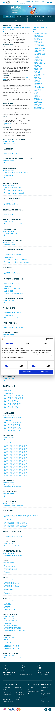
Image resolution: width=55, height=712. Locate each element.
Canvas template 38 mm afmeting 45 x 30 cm (16, 469)
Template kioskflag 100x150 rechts (13, 404)
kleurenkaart (8, 604)
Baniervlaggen (37, 66)
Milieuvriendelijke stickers (40, 33)
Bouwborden (37, 84)
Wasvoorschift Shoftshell (11, 620)
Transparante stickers (39, 50)
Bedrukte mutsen (38, 104)
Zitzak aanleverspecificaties (11, 639)
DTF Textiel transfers (39, 90)
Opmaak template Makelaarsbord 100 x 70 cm (16, 522)
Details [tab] (27, 343)
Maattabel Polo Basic (10, 582)
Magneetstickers (38, 57)
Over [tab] (45, 343)
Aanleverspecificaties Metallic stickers (14, 657)
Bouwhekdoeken (38, 39)
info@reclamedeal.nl (8, 123)
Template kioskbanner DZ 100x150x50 (14, 398)
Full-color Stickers (38, 42)
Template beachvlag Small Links (12, 424)
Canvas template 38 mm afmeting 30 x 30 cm (16, 464)
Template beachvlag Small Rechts (13, 422)
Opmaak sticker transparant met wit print (15, 261)
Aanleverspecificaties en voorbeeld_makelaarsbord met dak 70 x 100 (21, 515)
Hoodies (36, 95)
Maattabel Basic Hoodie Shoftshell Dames (15, 630)
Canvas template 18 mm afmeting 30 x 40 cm (16, 446)
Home (16, 1)
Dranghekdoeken (38, 41)
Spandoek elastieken (8, 701)
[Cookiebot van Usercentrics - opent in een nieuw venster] (47, 339)
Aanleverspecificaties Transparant (13, 254)
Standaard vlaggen (38, 62)
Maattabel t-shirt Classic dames (12, 571)
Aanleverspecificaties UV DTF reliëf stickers (15, 224)
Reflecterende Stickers (39, 54)
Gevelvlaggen (37, 72)
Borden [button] (43, 16)
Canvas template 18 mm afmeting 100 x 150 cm (16, 463)
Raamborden (37, 86)
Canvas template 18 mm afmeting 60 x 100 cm (16, 458)
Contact (42, 1)
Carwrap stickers (7, 697)
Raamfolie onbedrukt (39, 108)
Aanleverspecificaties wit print (12, 273)
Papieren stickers (38, 59)
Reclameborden (38, 83)
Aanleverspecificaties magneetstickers (14, 327)
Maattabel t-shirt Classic (11, 569)
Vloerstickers (37, 56)
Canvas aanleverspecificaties (12, 440)
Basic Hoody (8, 606)
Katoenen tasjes (38, 102)
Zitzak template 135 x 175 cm (12, 648)
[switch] (21, 366)
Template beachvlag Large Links (12, 430)
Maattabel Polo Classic (10, 585)
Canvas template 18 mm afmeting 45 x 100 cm (16, 452)
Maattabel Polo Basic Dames (12, 583)
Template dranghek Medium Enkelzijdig (14, 193)
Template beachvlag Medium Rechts (14, 425)
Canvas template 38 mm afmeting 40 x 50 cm (16, 466)
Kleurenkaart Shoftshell (10, 618)
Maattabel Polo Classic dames (12, 586)
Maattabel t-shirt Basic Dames (12, 568)
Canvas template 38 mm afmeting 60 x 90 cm (16, 473)
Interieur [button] (37, 16)
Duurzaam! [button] (40, 20)
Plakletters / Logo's (38, 60)
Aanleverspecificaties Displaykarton (13, 536)
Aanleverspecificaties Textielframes (13, 545)
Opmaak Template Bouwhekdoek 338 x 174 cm (16, 178)
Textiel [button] (15, 20)
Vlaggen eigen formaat (39, 74)
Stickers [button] (26, 16)
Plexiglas (36, 101)
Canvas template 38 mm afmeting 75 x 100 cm (16, 475)
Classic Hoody (8, 607)
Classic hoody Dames (10, 609)
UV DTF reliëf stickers (39, 45)
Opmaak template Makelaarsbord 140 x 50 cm (16, 523)
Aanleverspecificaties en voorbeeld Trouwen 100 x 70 (18, 516)
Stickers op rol (37, 47)
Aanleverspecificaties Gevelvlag (12, 380)
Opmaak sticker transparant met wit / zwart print (17, 262)
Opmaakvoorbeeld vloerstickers (12, 317)
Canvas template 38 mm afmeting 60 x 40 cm (16, 472)
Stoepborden (37, 71)
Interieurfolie (37, 105)
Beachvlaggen (37, 77)
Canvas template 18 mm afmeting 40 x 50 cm (16, 448)
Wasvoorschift (8, 565)
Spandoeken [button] (19, 16)
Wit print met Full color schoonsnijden (14, 293)
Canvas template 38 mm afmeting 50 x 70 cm (16, 470)
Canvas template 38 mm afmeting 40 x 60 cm (16, 467)
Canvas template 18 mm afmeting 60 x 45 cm (16, 455)
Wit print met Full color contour (12, 288)
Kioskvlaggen (37, 75)
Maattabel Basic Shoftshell (11, 625)
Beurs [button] (49, 16)
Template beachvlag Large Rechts (13, 428)
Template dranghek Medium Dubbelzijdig (15, 192)
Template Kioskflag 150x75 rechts (13, 407)
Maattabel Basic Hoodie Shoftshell (13, 628)
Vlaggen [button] (32, 16)
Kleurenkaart (8, 572)
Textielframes (37, 89)
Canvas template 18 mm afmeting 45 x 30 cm (16, 451)
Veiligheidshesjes (38, 99)
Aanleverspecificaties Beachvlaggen (13, 417)
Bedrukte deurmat (38, 68)
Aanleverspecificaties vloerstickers (13, 312)
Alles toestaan (44, 371)
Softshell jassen (38, 96)
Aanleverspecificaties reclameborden (14, 505)
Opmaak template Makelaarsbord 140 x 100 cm (16, 525)
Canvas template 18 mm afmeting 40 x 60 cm (16, 449)
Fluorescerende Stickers (40, 53)
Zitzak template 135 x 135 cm (12, 646)
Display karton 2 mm (39, 87)
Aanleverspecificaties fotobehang (13, 486)
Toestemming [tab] (9, 343)
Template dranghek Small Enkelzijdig (14, 190)
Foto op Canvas (37, 78)
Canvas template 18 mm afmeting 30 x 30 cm (16, 445)
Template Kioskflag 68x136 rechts (13, 401)
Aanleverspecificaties (34, 1)
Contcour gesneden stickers (11, 233)
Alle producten (9, 16)
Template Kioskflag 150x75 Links (12, 406)
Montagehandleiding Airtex (11, 485)
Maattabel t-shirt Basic (10, 566)
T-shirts (36, 92)
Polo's (35, 93)
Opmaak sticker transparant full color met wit (16, 259)
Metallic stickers (38, 107)
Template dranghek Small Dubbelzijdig (14, 189)
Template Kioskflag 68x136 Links (12, 400)
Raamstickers (37, 51)
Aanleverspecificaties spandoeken (13, 153)
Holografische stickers (39, 44)
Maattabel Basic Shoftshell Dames (13, 627)
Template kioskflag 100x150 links (13, 403)
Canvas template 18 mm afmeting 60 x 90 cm (16, 457)
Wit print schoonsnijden (11, 291)
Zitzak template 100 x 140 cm (12, 645)
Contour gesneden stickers (11, 204)
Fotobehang (37, 80)
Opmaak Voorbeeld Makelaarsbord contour (15, 526)
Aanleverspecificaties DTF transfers (13, 555)
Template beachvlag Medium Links (13, 427)
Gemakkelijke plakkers (39, 48)
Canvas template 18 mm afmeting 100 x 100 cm (16, 461)
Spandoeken (37, 35)
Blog (27, 1)
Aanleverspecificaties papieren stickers (14, 337)
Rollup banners (37, 81)
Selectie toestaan (27, 371)
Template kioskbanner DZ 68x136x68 (14, 395)
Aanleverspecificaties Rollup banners (14, 496)
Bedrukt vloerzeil (38, 69)
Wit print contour (9, 290)
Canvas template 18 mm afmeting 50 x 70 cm (16, 454)
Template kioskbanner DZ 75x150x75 (14, 397)
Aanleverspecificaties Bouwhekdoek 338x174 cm (16, 172)
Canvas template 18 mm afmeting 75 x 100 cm (16, 460)
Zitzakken (36, 98)
